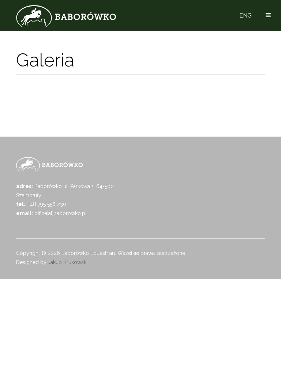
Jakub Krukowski (67, 262)
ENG (245, 15)
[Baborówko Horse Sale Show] (66, 16)
